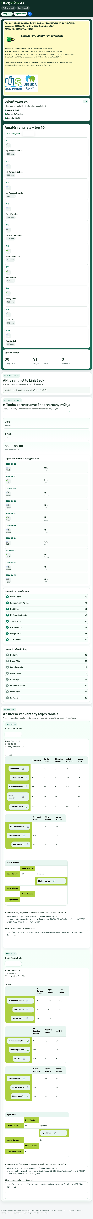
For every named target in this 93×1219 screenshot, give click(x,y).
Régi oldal (28, 133)
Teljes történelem (36, 414)
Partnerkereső (8, 8)
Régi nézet (13, 734)
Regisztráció (20, 14)
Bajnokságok (23, 8)
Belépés (6, 14)
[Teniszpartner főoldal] (12, 3)
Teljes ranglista (13, 133)
